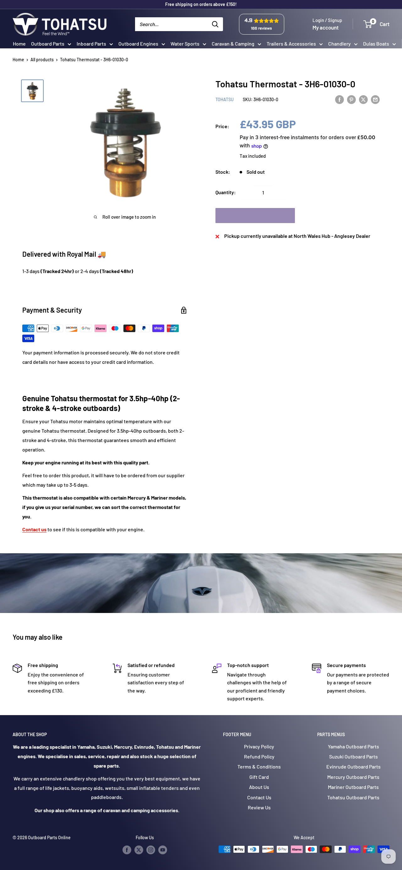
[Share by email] (375, 99)
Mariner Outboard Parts (353, 787)
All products (42, 59)
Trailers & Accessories (291, 44)
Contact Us (259, 797)
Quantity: (225, 192)
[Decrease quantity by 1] (246, 192)
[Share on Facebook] (339, 99)
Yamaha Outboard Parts (353, 746)
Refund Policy (259, 756)
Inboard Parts (91, 44)
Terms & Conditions (259, 766)
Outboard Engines (138, 44)
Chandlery (339, 44)
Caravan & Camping (233, 44)
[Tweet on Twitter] (363, 99)
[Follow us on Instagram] (150, 849)
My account (325, 27)
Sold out (255, 216)
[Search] (215, 24)
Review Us (259, 807)
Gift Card (259, 777)
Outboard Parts (47, 44)
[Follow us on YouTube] (162, 849)
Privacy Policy (259, 746)
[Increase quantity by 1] (279, 192)
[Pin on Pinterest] (351, 99)
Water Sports (185, 44)
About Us (259, 787)
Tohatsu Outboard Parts (353, 797)
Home (19, 44)
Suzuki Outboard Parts (353, 756)
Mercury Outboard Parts (353, 777)
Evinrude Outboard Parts (353, 766)
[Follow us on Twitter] (138, 849)
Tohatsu (224, 99)
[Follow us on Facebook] (126, 849)
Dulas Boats (376, 44)
